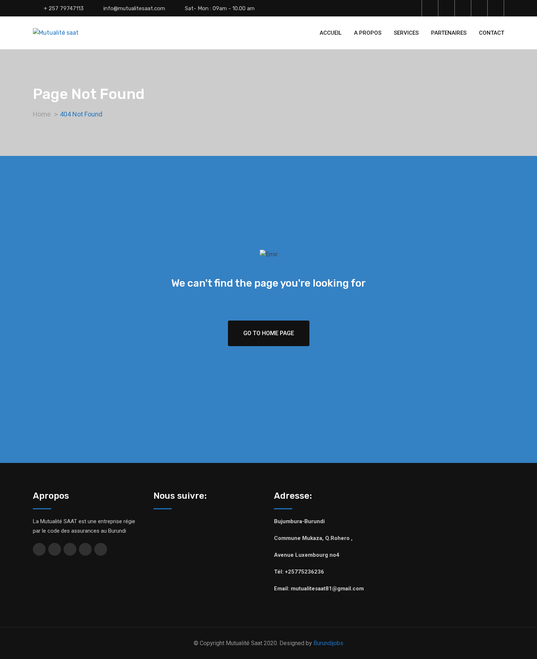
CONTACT (491, 33)
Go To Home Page (268, 333)
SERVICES (406, 33)
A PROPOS (367, 33)
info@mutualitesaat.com (134, 8)
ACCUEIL (331, 33)
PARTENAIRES (448, 33)
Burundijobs (328, 643)
